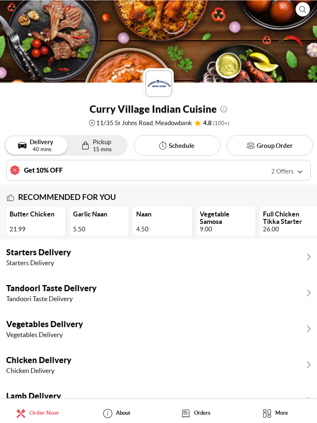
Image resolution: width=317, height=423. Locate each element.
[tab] (39, 413)
